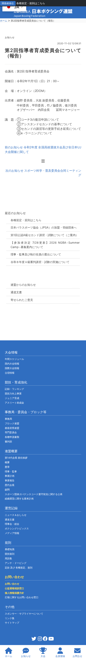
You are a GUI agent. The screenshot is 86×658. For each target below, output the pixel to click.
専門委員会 (11, 432)
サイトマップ (12, 622)
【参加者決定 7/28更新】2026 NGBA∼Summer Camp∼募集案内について (45, 245)
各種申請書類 (12, 436)
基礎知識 (9, 549)
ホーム (3, 20)
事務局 (8, 418)
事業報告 (9, 480)
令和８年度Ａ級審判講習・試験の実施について (40, 262)
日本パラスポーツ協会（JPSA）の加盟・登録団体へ (44, 227)
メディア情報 (12, 533)
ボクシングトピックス (17, 528)
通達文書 (16, 292)
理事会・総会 (12, 523)
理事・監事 (11, 471)
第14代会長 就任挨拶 (16, 457)
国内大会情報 (12, 363)
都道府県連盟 (12, 428)
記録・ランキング (14, 388)
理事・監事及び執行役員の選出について (36, 254)
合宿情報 (9, 372)
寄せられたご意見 (22, 299)
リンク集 (9, 618)
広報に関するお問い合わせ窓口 (21, 597)
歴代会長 (9, 485)
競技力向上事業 (13, 393)
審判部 (8, 441)
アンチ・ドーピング (15, 562)
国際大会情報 (12, 368)
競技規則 (9, 553)
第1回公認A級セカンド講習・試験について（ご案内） (44, 235)
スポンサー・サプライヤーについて (24, 613)
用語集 (8, 558)
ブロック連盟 (12, 423)
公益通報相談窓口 (14, 588)
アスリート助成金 (14, 402)
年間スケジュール (14, 359)
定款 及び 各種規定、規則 (18, 567)
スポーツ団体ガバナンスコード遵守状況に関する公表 (33, 494)
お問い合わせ (12, 583)
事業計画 (9, 475)
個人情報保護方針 (14, 592)
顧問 (7, 489)
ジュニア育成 (12, 398)
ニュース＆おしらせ (15, 514)
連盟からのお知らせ (23, 284)
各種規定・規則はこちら (30, 3)
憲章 (7, 466)
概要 (7, 462)
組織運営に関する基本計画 (19, 498)
